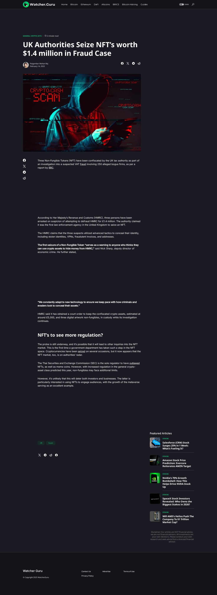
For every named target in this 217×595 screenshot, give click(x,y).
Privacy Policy (87, 576)
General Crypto (30, 36)
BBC (51, 167)
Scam (50, 443)
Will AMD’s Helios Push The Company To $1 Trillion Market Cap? (178, 519)
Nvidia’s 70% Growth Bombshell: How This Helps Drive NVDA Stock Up (177, 482)
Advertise (106, 571)
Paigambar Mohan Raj (39, 63)
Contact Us (86, 571)
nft (41, 443)
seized (81, 351)
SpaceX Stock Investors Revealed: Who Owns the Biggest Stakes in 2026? (177, 501)
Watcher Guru (33, 571)
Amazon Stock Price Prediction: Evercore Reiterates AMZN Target (177, 463)
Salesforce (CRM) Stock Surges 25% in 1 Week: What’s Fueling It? (176, 445)
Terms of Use (128, 571)
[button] (184, 4)
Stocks (166, 438)
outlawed (134, 363)
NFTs (40, 36)
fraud (83, 164)
